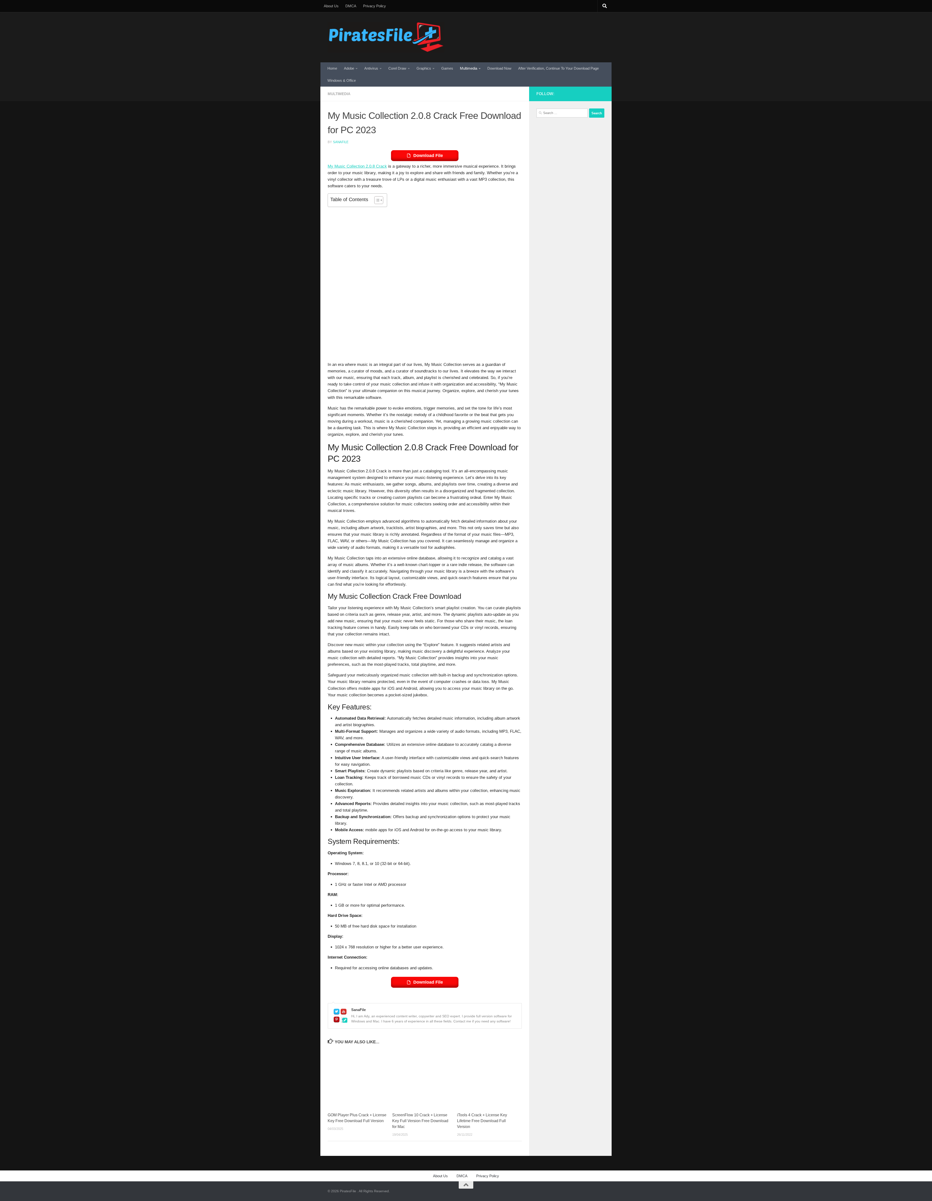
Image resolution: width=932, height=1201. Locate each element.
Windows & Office (341, 80)
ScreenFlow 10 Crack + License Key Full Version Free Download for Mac (420, 1121)
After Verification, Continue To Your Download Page (558, 68)
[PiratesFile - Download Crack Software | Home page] (386, 37)
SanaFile (341, 142)
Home (332, 68)
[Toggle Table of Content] (376, 200)
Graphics (423, 68)
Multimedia (468, 68)
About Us (331, 6)
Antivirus (371, 68)
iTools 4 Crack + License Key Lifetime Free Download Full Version (482, 1121)
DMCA (350, 6)
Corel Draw (397, 68)
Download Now (499, 68)
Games (447, 68)
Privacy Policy (374, 6)
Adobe (349, 68)
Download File (428, 155)
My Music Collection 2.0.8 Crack (357, 166)
